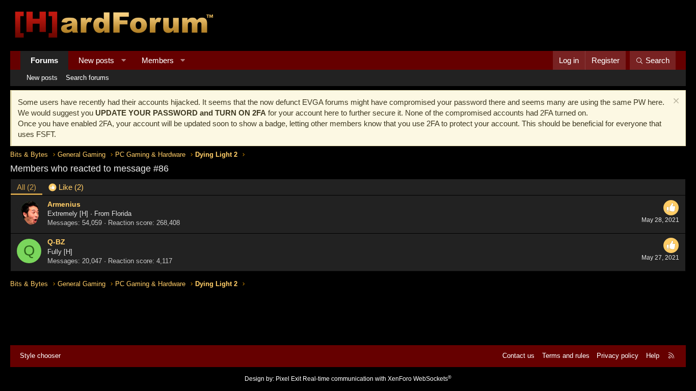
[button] (123, 60)
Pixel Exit (288, 378)
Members (158, 60)
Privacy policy (617, 355)
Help (652, 355)
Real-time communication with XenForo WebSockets (377, 378)
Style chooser (40, 355)
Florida (121, 213)
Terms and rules (566, 355)
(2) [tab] (26, 187)
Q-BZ (56, 242)
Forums (44, 60)
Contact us (518, 355)
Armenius (64, 204)
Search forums (87, 77)
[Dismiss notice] (675, 102)
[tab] (66, 187)
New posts (96, 60)
